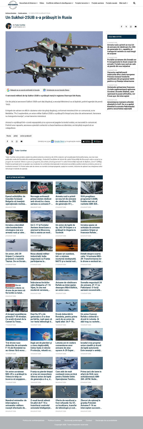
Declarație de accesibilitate (106, 420)
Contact (89, 420)
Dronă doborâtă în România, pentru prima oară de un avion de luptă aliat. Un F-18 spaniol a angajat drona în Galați (66, 318)
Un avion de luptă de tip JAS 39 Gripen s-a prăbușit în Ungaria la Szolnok (66, 229)
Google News (59, 141)
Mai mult (122, 3)
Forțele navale (111, 3)
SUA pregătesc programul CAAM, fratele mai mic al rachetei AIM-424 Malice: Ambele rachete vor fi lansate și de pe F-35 (91, 200)
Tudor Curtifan (20, 25)
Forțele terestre (81, 3)
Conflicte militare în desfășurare (59, 3)
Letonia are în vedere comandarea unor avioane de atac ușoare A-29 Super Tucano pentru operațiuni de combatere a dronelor (66, 347)
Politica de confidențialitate (33, 420)
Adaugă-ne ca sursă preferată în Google (25, 90)
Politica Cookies (54, 420)
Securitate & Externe (27, 3)
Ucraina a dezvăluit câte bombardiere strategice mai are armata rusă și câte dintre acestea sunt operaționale (15, 229)
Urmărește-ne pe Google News (58, 90)
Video (42, 3)
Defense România (11, 13)
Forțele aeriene (98, 3)
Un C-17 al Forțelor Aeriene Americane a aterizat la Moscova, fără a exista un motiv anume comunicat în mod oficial (41, 229)
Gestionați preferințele (73, 420)
